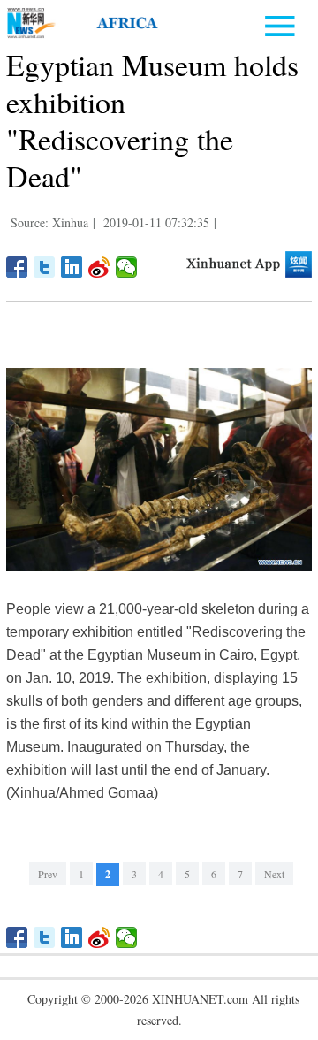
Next (274, 874)
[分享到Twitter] (45, 267)
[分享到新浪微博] (99, 267)
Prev (47, 874)
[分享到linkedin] (72, 267)
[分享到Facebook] (17, 267)
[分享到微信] (127, 267)
